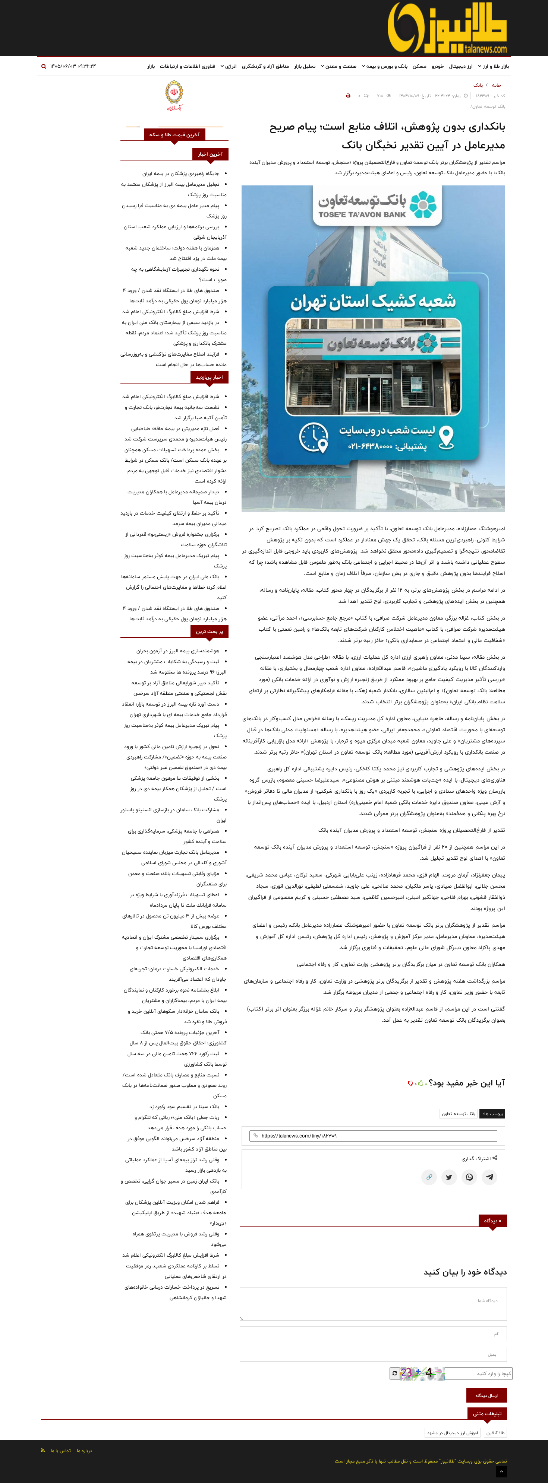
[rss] (43, 1450)
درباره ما (84, 1450)
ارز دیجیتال (461, 66)
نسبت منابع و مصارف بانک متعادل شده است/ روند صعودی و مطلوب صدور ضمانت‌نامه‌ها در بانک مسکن (174, 1085)
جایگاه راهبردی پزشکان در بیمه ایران (180, 173)
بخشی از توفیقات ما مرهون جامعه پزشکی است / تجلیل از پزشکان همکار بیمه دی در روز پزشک (178, 788)
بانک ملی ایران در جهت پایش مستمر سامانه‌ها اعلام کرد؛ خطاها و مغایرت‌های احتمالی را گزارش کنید (174, 587)
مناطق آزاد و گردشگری (265, 66)
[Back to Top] (501, 1471)
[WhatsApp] (469, 1177)
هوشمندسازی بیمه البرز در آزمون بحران (177, 650)
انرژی (230, 66)
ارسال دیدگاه (487, 1395)
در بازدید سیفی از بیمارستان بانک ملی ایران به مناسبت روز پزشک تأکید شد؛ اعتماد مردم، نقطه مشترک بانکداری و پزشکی (174, 333)
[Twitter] (449, 1177)
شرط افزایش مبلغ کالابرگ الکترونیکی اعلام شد (170, 311)
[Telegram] (489, 1177)
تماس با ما (61, 1450)
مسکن (419, 66)
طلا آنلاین (495, 1432)
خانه (496, 85)
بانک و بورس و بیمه (386, 66)
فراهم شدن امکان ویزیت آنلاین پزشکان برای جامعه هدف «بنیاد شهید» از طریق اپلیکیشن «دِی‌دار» (176, 1213)
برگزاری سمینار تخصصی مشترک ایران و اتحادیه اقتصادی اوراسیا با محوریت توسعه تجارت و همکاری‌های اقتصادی (174, 947)
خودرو (438, 66)
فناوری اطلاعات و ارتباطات (187, 66)
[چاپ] (347, 95)
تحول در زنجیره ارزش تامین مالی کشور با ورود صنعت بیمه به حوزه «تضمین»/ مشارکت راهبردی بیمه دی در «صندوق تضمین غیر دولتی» (175, 757)
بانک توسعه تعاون (458, 1113)
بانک (478, 85)
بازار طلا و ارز (495, 66)
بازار (151, 66)
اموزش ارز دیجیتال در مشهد (452, 1432)
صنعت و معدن (340, 66)
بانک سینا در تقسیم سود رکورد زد (184, 1106)
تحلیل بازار (304, 66)
